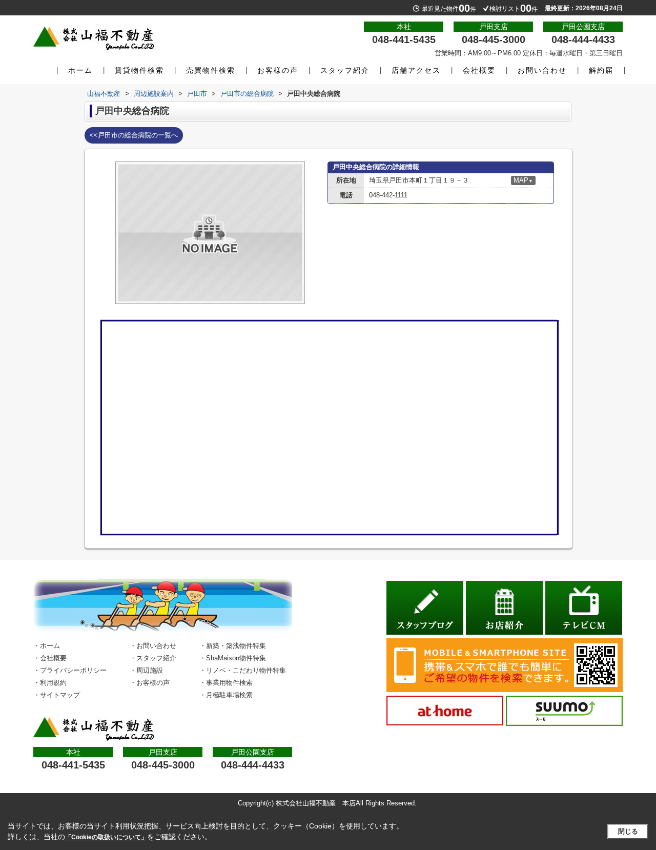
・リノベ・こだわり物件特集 (242, 670)
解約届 (601, 70)
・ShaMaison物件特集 (232, 658)
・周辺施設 (146, 670)
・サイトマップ (56, 695)
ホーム (80, 70)
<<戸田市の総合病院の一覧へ (134, 135)
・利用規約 (50, 682)
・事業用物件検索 (226, 682)
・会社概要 (50, 658)
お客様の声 (277, 70)
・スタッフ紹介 (153, 658)
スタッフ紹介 (345, 70)
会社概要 (479, 70)
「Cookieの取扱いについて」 (106, 837)
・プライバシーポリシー (70, 670)
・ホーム (46, 646)
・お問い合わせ (153, 646)
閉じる (628, 831)
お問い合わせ (542, 70)
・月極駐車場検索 (226, 695)
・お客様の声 (150, 682)
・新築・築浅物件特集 (232, 646)
